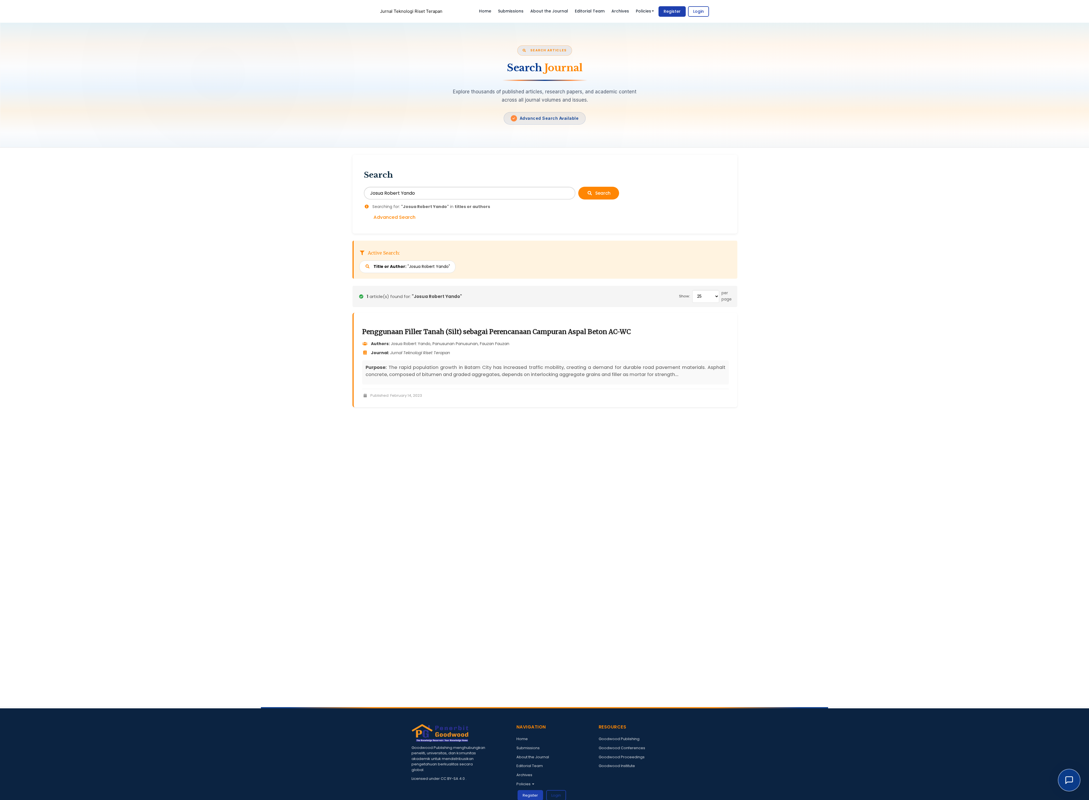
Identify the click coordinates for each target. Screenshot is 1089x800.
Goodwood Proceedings (622, 757)
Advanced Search (394, 217)
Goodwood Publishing (619, 739)
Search (602, 193)
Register (672, 11)
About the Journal (549, 11)
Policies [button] (643, 11)
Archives (620, 11)
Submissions (511, 11)
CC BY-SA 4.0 (453, 778)
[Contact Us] (1069, 780)
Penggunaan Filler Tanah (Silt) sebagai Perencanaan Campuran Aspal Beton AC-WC (496, 331)
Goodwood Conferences (622, 748)
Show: (684, 296)
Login (698, 11)
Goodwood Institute (617, 765)
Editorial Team (590, 11)
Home (485, 11)
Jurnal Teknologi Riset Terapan (411, 11)
